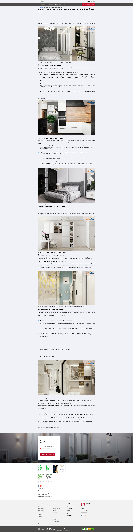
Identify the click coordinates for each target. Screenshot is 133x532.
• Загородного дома (41, 521)
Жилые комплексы (71, 506)
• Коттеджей (39, 514)
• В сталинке (54, 517)
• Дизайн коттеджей (41, 508)
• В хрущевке (54, 519)
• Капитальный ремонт (56, 508)
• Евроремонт (54, 510)
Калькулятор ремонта (89, 4)
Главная (39, 7)
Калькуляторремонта (87, 504)
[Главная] (41, 2)
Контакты (54, 1)
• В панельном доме (55, 521)
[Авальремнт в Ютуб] (85, 515)
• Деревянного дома (41, 518)
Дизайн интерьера (41, 4)
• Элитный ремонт (55, 512)
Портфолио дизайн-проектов (72, 503)
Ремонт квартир (50, 4)
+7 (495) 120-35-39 (90, 1)
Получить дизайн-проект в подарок (47, 454)
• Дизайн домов (40, 506)
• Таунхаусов (40, 516)
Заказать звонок (84, 511)
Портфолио (65, 4)
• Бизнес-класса (54, 506)
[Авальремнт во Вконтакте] (82, 515)
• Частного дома (40, 523)
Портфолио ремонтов (71, 504)
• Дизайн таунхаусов (41, 510)
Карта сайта (69, 515)
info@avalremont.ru (41, 490)
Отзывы (68, 510)
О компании (49, 1)
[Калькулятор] (83, 504)
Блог (42, 7)
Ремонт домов (58, 4)
